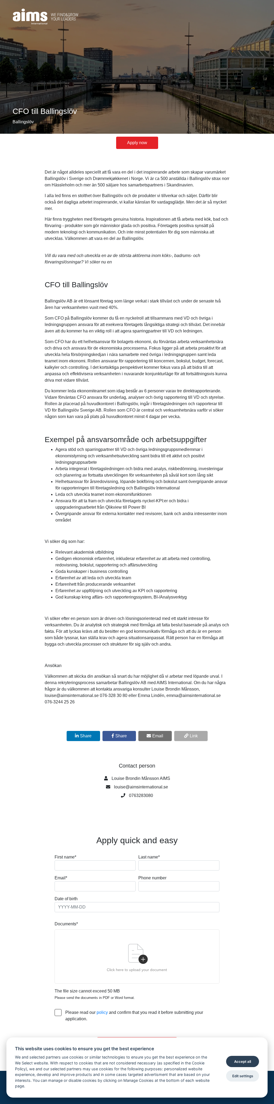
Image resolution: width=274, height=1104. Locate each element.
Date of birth (66, 898)
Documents (66, 924)
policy (102, 1012)
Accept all (242, 1061)
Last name (149, 857)
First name (65, 857)
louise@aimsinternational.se (141, 787)
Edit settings (242, 1076)
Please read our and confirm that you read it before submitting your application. (134, 1015)
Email (61, 878)
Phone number (152, 878)
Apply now (137, 142)
